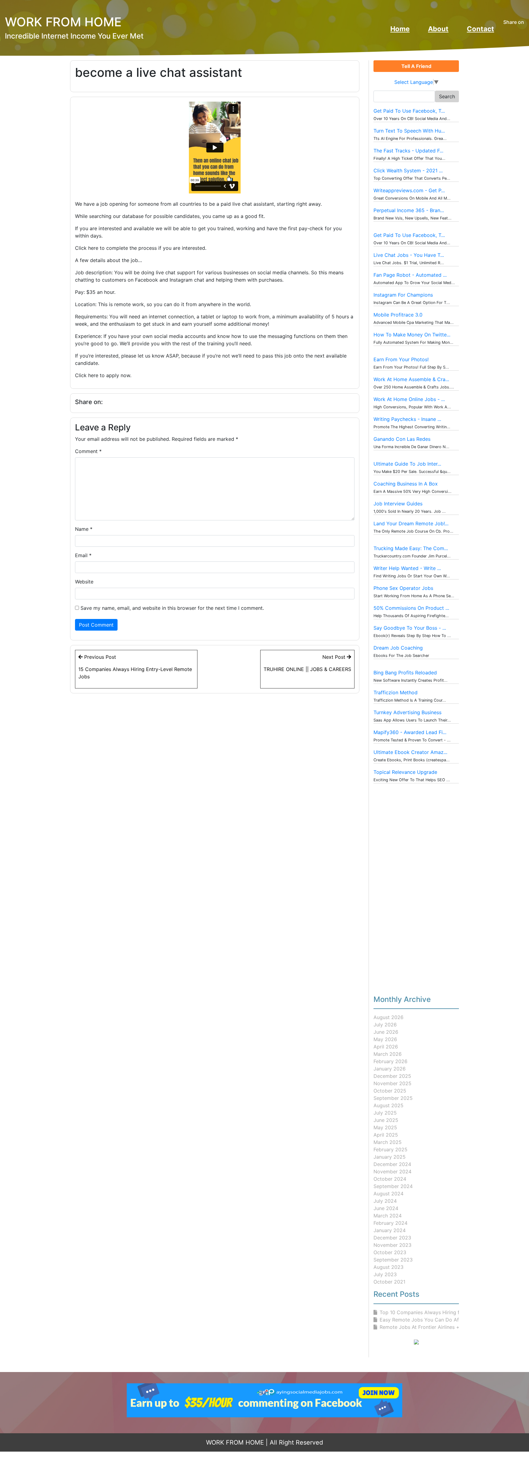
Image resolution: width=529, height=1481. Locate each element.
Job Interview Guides (397, 504)
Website (84, 582)
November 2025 (392, 1083)
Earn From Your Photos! (401, 359)
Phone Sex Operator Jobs (403, 588)
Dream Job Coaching (398, 648)
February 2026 (390, 1061)
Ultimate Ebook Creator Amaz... (410, 752)
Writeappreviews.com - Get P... (409, 190)
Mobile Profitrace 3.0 (397, 315)
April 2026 (385, 1047)
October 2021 (389, 1282)
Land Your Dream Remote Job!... (410, 523)
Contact (480, 29)
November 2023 (392, 1245)
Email (83, 555)
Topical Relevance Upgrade (405, 772)
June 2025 (385, 1120)
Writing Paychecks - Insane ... (407, 419)
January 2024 (389, 1230)
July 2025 (385, 1113)
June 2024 (385, 1208)
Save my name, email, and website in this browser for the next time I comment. (172, 608)
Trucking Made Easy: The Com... (410, 548)
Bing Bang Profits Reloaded (405, 672)
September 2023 (393, 1260)
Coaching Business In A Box (405, 484)
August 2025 (388, 1105)
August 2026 (388, 1017)
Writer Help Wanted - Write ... (407, 568)
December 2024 (392, 1164)
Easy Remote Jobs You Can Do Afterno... (427, 1320)
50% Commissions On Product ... (411, 608)
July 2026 (385, 1025)
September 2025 (393, 1098)
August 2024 (388, 1193)
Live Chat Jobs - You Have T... (408, 255)
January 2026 (389, 1069)
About (438, 29)
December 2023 (392, 1238)
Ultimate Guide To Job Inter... (407, 464)
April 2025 (385, 1135)
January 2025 (389, 1157)
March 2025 (387, 1142)
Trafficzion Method (395, 692)
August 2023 (388, 1267)
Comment (88, 451)
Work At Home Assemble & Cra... (411, 379)
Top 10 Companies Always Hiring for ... (425, 1312)
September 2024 (393, 1186)
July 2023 (385, 1274)
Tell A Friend (416, 66)
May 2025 (385, 1127)
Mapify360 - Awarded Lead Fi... (409, 732)
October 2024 (389, 1179)
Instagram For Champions (403, 295)
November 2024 (392, 1171)
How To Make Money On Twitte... (411, 335)
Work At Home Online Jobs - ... (409, 399)
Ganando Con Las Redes (401, 439)
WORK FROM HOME (235, 1442)
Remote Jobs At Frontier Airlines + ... (422, 1327)
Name (83, 529)
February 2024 (390, 1223)
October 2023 (389, 1252)
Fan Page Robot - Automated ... (410, 275)
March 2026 (387, 1054)
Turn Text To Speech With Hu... (409, 131)
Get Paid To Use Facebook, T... (409, 111)
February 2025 (390, 1149)
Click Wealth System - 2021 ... (408, 170)
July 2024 (385, 1201)
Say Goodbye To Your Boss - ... (409, 628)
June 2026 (385, 1032)
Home (400, 29)
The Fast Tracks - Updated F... (408, 151)
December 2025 (392, 1076)
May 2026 (385, 1039)
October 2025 (389, 1091)
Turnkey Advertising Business (407, 712)
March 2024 (387, 1216)
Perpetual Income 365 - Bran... (408, 210)
